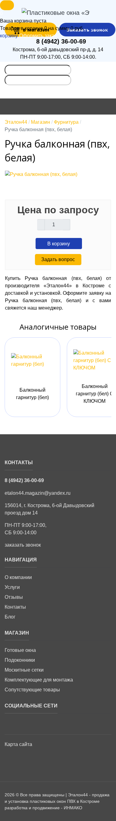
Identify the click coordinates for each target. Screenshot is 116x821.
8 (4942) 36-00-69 (61, 41)
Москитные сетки (24, 670)
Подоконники (20, 660)
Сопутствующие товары (32, 689)
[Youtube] (10, 723)
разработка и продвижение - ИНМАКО (43, 807)
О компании (18, 577)
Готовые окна (20, 650)
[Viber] (39, 723)
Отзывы (14, 597)
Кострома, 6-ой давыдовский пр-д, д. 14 (58, 49)
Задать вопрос (58, 259)
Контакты (15, 607)
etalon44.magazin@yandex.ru (38, 493)
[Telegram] (52, 723)
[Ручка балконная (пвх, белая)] (41, 175)
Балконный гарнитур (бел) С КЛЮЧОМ (95, 394)
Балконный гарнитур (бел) (32, 393)
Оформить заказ (38, 35)
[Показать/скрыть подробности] (7, 5)
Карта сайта (18, 744)
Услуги (12, 587)
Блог (10, 616)
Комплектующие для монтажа (39, 679)
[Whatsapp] (23, 723)
